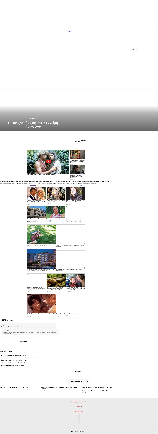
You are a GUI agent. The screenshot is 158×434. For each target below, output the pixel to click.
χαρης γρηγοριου (10, 320)
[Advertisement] (79, 80)
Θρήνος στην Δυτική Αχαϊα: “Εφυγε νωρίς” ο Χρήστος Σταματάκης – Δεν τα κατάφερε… (17, 362)
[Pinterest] (23, 344)
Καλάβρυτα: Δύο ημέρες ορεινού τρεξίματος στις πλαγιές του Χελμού (14, 360)
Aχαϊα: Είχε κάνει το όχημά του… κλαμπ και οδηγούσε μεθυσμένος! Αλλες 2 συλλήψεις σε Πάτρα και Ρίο (20, 357)
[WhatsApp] (27, 344)
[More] (32, 344)
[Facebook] (14, 344)
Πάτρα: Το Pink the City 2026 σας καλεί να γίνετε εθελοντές (12, 365)
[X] (18, 344)
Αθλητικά (33, 118)
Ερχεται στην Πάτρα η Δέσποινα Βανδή (10, 326)
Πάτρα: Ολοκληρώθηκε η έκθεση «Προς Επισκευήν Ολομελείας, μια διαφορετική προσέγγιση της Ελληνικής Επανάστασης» (29, 332)
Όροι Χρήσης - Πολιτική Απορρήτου (79, 402)
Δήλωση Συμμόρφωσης (79, 411)
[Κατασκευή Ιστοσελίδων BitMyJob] (87, 431)
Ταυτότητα (79, 406)
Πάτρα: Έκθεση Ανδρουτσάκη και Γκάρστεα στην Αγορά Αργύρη (13, 355)
